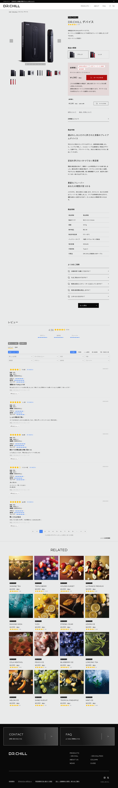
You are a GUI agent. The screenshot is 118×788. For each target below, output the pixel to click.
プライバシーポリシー (25, 781)
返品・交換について (85, 112)
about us (74, 759)
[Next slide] (59, 41)
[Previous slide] (11, 41)
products (85, 6)
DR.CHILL (14, 11)
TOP (10, 11)
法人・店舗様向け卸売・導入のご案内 (67, 781)
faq (104, 6)
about (96, 6)
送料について (72, 112)
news (72, 763)
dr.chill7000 (97, 756)
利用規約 (12, 781)
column (94, 759)
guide (93, 763)
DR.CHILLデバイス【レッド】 (21, 390)
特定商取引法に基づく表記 (43, 781)
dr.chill (74, 756)
